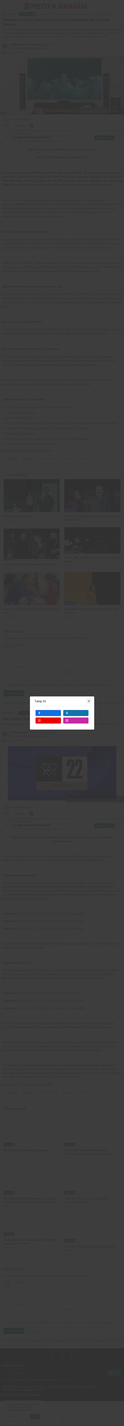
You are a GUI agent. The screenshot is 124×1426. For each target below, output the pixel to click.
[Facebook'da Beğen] (48, 713)
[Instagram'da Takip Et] (76, 721)
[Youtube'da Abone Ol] (48, 721)
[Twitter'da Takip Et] (76, 713)
